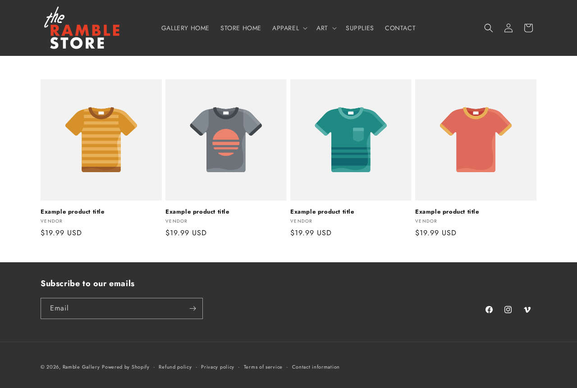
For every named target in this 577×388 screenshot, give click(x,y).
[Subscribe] (192, 308)
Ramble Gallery (81, 366)
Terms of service (263, 366)
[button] (289, 27)
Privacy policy (217, 366)
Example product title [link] (73, 212)
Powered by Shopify (126, 366)
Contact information (316, 366)
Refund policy (175, 366)
